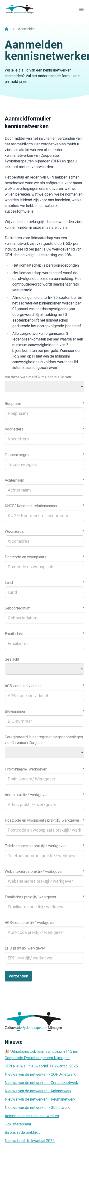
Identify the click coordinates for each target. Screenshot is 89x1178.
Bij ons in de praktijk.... (23, 1132)
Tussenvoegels (17, 454)
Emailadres (14, 634)
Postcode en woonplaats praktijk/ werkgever (42, 820)
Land (9, 582)
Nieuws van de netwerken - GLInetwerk (37, 1107)
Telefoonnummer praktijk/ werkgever (35, 846)
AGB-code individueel (23, 686)
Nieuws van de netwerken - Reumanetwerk (40, 1099)
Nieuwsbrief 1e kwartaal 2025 (30, 1140)
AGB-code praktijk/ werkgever (30, 922)
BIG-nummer (15, 711)
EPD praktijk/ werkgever (25, 948)
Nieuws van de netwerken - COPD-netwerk (40, 1074)
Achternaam (14, 480)
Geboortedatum (17, 608)
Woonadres (14, 531)
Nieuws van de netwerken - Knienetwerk (38, 1091)
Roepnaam (13, 403)
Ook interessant (18, 1124)
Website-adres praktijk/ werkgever (34, 871)
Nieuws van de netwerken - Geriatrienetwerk (41, 1082)
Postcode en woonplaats (25, 557)
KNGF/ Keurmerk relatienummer (31, 506)
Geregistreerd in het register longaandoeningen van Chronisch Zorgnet (44, 740)
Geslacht (12, 659)
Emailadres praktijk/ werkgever (30, 897)
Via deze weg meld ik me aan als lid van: (38, 377)
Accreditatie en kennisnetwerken (32, 1116)
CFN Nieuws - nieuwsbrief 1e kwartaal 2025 (41, 1066)
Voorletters (14, 429)
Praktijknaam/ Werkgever (26, 769)
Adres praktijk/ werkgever (26, 795)
